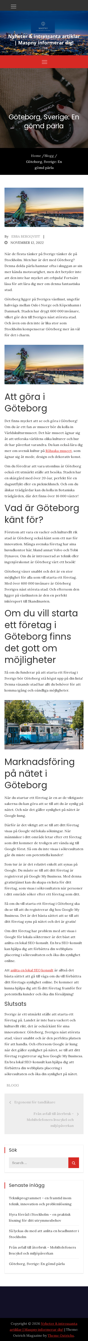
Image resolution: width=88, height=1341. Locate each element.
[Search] (73, 1162)
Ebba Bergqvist (25, 236)
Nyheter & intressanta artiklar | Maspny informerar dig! (44, 39)
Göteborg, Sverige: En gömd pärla (37, 1264)
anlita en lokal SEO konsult (31, 970)
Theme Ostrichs (61, 1335)
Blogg (13, 1085)
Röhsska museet (58, 451)
